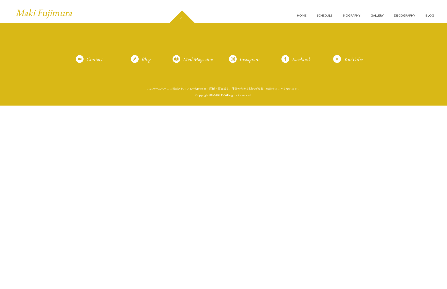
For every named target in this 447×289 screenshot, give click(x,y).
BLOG (430, 15)
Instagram (249, 59)
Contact (94, 59)
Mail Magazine (198, 59)
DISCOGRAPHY (404, 15)
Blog (146, 59)
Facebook (301, 59)
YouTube (353, 59)
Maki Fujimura (44, 12)
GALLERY (377, 15)
